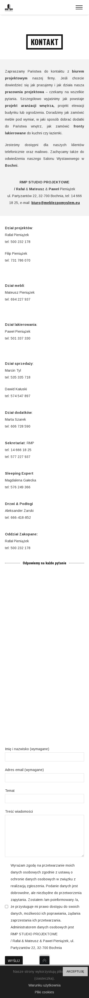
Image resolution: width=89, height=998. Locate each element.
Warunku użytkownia (44, 985)
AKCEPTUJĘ (75, 971)
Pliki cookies (44, 992)
